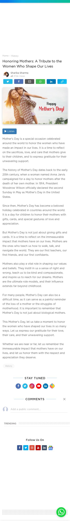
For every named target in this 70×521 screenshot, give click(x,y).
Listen (10, 131)
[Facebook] (18, 386)
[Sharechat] (52, 386)
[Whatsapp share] (40, 81)
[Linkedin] (45, 386)
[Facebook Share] (18, 81)
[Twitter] (25, 386)
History (15, 56)
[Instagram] (31, 386)
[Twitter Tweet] (8, 81)
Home (5, 55)
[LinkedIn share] (51, 81)
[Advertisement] (35, 31)
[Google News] (50, 447)
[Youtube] (38, 386)
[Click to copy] (62, 81)
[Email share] (29, 81)
